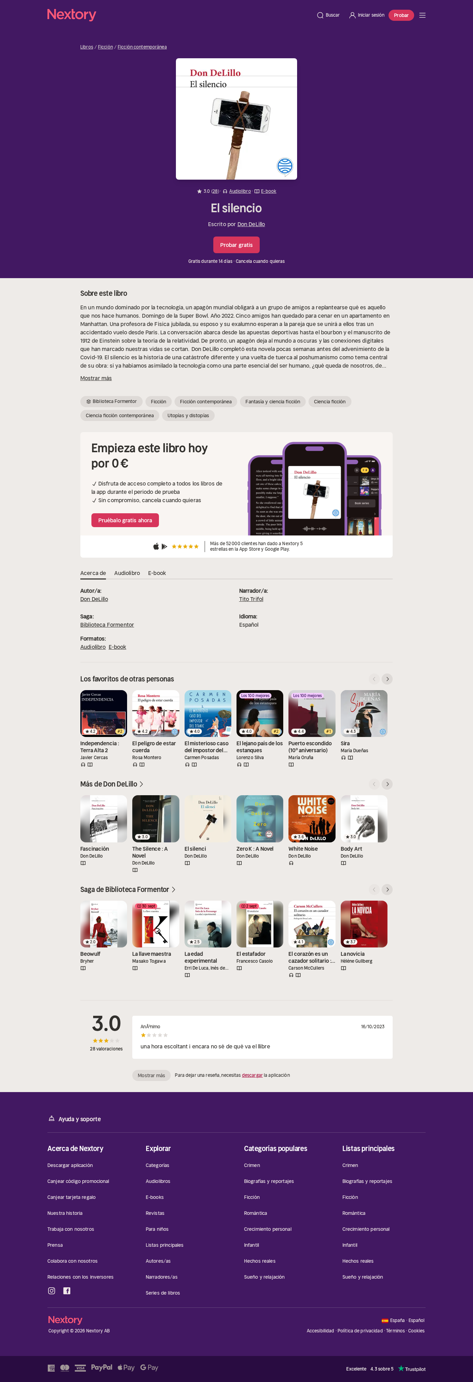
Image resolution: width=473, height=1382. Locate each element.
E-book (117, 646)
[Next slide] (387, 679)
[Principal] (422, 15)
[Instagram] (51, 1291)
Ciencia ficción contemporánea (120, 415)
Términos (395, 1331)
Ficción (105, 47)
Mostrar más (96, 378)
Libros (86, 47)
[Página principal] (179, 15)
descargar (252, 1075)
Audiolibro (93, 646)
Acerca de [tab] (93, 572)
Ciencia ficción (330, 401)
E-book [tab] (157, 572)
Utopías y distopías (188, 415)
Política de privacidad (360, 1331)
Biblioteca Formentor (107, 624)
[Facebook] (67, 1291)
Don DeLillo (251, 224)
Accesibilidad (320, 1331)
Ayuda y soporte (80, 1119)
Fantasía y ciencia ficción (273, 401)
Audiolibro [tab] (127, 572)
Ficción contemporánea (142, 47)
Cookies (416, 1331)
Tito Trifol (251, 598)
